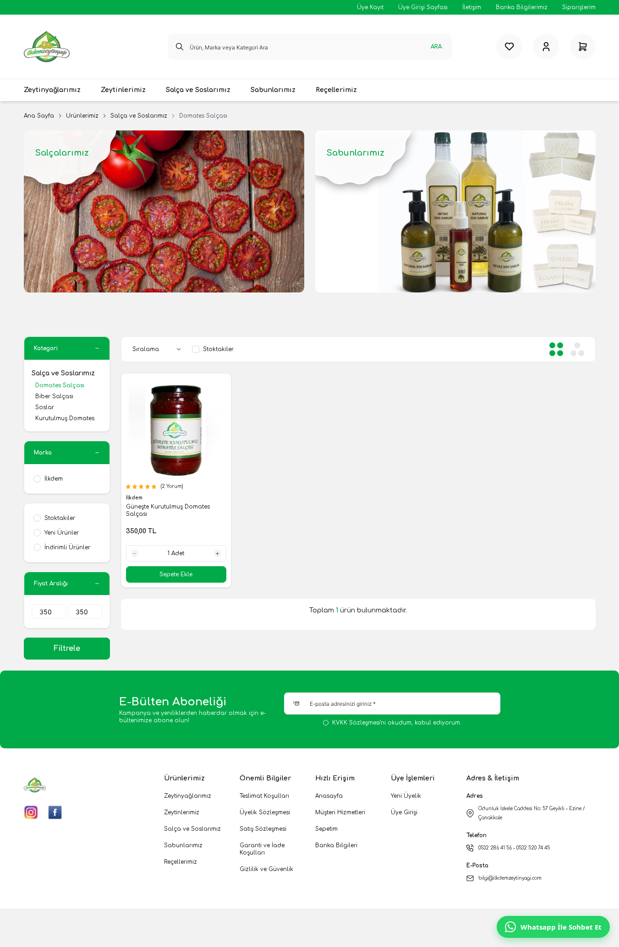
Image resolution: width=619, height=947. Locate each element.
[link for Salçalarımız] (164, 211)
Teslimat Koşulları (264, 796)
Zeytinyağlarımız (187, 796)
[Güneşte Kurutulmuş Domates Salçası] (176, 428)
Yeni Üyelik (406, 796)
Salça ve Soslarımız (138, 116)
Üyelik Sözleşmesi (265, 812)
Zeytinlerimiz (181, 812)
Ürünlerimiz (82, 116)
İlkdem (135, 497)
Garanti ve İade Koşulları (262, 849)
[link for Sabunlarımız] (455, 211)
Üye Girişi (404, 812)
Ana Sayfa (39, 116)
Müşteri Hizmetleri (340, 812)
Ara (436, 46)
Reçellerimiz (180, 862)
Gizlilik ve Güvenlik (266, 869)
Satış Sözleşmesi (263, 829)
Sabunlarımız (183, 845)
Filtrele (67, 648)
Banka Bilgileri (336, 845)
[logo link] (47, 47)
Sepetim (326, 829)
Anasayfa (329, 796)
